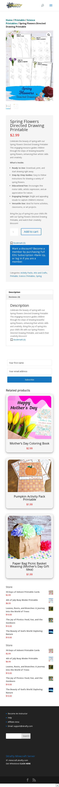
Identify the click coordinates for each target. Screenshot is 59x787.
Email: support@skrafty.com (20, 726)
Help (10, 717)
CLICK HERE (25, 763)
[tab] (29, 292)
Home (9, 20)
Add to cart (31, 231)
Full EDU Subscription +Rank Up (28, 253)
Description (14, 292)
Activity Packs (27, 272)
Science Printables (27, 276)
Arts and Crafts (40, 272)
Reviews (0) (14, 297)
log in (18, 258)
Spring (39, 276)
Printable (20, 20)
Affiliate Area (13, 722)
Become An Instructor (17, 713)
